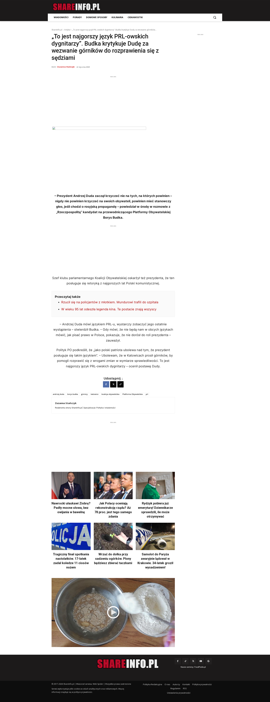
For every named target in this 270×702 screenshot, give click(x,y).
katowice (94, 394)
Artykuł (67, 29)
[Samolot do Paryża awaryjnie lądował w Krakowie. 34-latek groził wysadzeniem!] (155, 536)
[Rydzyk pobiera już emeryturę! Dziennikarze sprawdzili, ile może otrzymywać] (155, 485)
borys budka (72, 394)
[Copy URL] (120, 384)
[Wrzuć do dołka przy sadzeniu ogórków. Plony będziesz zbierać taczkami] (113, 536)
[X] (113, 384)
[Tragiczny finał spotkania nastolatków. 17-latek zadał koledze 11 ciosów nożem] (71, 536)
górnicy (84, 394)
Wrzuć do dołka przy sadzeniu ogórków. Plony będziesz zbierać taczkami (113, 558)
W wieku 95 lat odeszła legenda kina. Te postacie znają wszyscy (108, 309)
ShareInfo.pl (57, 29)
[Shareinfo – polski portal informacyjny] (77, 7)
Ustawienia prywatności (178, 693)
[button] (214, 17)
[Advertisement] (113, 100)
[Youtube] (201, 661)
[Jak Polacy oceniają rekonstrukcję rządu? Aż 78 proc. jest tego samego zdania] (113, 485)
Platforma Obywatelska (132, 394)
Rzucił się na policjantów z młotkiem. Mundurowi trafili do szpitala (109, 302)
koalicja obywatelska (110, 394)
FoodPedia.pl (200, 667)
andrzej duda (58, 394)
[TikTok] (185, 661)
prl (147, 394)
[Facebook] (106, 384)
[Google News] (208, 661)
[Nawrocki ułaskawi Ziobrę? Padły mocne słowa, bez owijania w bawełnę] (71, 485)
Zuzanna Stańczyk (66, 67)
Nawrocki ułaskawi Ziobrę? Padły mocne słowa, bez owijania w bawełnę (71, 507)
